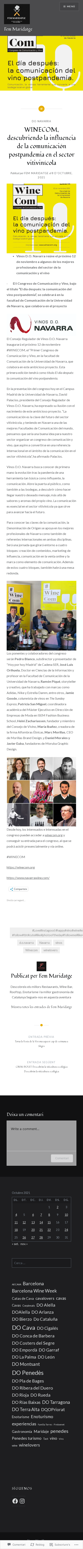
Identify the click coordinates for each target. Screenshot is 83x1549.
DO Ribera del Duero (32, 1388)
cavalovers (44, 1298)
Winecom (31, 950)
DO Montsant (26, 1364)
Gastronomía (22, 1431)
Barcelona (33, 1283)
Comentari (62, 1158)
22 (49, 1230)
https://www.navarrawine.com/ (28, 878)
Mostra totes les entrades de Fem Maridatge (41, 1007)
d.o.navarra (26, 942)
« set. (15, 1244)
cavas (61, 1298)
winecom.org (54, 835)
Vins (61, 1438)
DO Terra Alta (25, 1409)
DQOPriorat (53, 1409)
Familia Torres (45, 1424)
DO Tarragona (56, 1402)
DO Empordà (24, 1350)
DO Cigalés (47, 1328)
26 (24, 1237)
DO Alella (45, 1305)
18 (16, 1230)
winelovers (51, 950)
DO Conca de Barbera (33, 1335)
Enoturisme (20, 1417)
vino (53, 1438)
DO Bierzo (22, 1319)
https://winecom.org (21, 867)
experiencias (24, 1423)
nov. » (24, 1244)
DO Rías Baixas (26, 1402)
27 (33, 1237)
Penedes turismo (27, 1438)
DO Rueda (40, 1395)
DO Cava (23, 1327)
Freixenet (59, 1424)
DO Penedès (28, 1372)
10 (66, 1214)
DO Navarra (41, 121)
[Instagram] (22, 1501)
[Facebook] (15, 1501)
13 (33, 1222)
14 (41, 1222)
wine (14, 1445)
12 (24, 1222)
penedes (59, 1431)
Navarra (44, 942)
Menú (71, 6)
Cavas (16, 1305)
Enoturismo (42, 1416)
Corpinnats (28, 1305)
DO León (46, 1357)
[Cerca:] (41, 1263)
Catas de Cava (23, 1298)
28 (41, 1237)
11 (16, 1222)
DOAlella (21, 1312)
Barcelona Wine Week (34, 1291)
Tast (45, 1438)
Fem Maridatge (18, 29)
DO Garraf (49, 1350)
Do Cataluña (45, 1319)
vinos (58, 942)
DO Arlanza (42, 1312)
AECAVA (16, 1284)
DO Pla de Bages (28, 1381)
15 (49, 1222)
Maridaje (41, 1431)
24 (66, 1230)
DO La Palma (24, 1357)
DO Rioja (20, 1395)
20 (33, 1230)
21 (41, 1230)
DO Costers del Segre (33, 1343)
